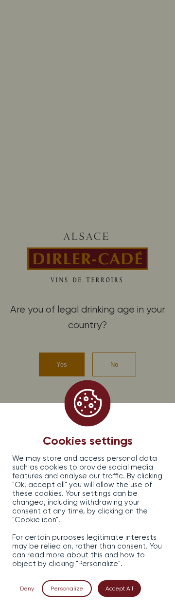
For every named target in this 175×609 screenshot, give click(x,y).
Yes (61, 364)
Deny (27, 588)
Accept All (119, 588)
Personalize (67, 588)
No (114, 364)
